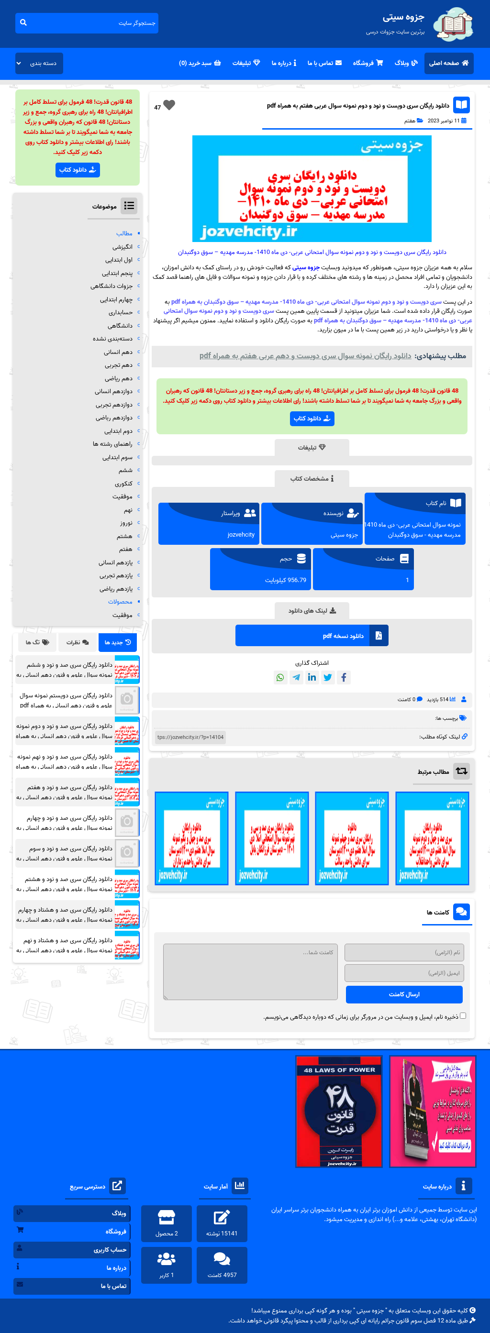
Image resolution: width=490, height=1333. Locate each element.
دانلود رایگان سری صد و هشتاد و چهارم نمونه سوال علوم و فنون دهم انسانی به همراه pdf (64, 920)
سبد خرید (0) (195, 63)
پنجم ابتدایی (117, 273)
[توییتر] (328, 677)
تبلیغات (242, 63)
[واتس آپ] (281, 677)
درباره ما (281, 63)
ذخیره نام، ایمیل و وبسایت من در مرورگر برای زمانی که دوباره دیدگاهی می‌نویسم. (360, 1017)
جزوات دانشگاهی (111, 286)
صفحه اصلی (444, 63)
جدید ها (114, 642)
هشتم (125, 536)
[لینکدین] (312, 677)
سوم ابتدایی (117, 457)
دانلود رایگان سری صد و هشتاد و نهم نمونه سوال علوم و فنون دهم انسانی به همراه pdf (64, 951)
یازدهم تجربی (116, 576)
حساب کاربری (110, 1250)
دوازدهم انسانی (114, 391)
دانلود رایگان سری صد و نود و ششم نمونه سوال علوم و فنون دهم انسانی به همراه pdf (64, 675)
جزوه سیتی (306, 268)
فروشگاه (363, 63)
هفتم (409, 121)
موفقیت (122, 497)
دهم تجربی (119, 365)
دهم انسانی (118, 352)
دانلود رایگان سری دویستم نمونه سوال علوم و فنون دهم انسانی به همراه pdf (66, 701)
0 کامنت (406, 699)
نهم (128, 510)
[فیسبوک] (344, 677)
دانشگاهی (120, 326)
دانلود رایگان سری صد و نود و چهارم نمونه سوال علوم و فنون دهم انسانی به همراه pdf (64, 828)
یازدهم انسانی (116, 563)
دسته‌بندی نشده (113, 339)
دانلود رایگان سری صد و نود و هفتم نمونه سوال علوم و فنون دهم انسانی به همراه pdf (64, 797)
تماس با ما (320, 63)
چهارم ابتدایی (116, 300)
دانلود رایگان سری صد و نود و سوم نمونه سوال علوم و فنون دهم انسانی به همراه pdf (64, 859)
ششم (126, 470)
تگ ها (33, 642)
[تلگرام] (296, 677)
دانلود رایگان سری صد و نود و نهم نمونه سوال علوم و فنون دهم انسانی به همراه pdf (64, 767)
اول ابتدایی (119, 260)
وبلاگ (402, 63)
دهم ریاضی (119, 379)
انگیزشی (122, 247)
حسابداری (121, 313)
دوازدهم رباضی (114, 418)
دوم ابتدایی (118, 431)
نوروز (126, 523)
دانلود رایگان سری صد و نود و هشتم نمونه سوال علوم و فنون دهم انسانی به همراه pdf (64, 889)
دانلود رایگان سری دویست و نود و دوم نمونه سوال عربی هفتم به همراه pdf (358, 106)
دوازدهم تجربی (114, 405)
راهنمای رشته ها (113, 444)
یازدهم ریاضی (116, 589)
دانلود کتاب (307, 419)
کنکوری (124, 484)
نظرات (73, 642)
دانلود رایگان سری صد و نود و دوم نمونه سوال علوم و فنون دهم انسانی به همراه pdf (64, 736)
